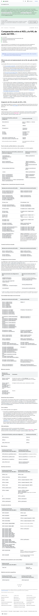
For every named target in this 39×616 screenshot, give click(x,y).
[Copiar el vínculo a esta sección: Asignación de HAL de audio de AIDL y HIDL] (27, 102)
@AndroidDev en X (17, 598)
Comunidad (10, 611)
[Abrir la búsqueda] (23, 1)
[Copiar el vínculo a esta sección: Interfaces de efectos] (12, 466)
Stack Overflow (28, 603)
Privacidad (25, 611)
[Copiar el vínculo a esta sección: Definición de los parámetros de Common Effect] (23, 559)
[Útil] (35, 28)
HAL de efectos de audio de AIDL (11, 72)
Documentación (5, 4)
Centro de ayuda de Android (31, 597)
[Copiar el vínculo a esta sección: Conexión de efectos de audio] (15, 244)
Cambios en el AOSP (8, 15)
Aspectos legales (16, 611)
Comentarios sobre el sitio (32, 611)
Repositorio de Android (5, 597)
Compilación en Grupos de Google (19, 605)
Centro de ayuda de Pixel (30, 598)
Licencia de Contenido (4, 590)
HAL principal (31, 89)
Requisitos (2, 598)
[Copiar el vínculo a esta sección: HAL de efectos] (10, 426)
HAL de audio (15, 105)
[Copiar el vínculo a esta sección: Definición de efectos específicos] (17, 572)
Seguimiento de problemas (30, 605)
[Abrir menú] (2, 1)
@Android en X (16, 597)
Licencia (21, 611)
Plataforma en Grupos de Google (19, 603)
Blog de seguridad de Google (18, 602)
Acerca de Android (4, 611)
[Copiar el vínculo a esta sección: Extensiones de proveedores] (15, 397)
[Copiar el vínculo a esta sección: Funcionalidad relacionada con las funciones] (21, 295)
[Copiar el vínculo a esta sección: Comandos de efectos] (12, 505)
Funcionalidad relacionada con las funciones (11, 91)
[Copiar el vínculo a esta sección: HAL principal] (8, 109)
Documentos (6, 27)
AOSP (2, 27)
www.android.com (29, 600)
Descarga (2, 600)
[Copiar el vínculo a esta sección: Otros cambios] (9, 407)
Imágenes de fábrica (4, 603)
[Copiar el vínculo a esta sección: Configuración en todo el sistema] (17, 259)
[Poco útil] (37, 28)
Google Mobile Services (30, 602)
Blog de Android (16, 600)
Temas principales (12, 27)
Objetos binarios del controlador (6, 605)
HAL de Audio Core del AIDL (10, 66)
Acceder (36, 1)
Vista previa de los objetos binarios (6, 602)
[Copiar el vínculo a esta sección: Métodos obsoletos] (11, 369)
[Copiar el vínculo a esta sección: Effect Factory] (8, 446)
